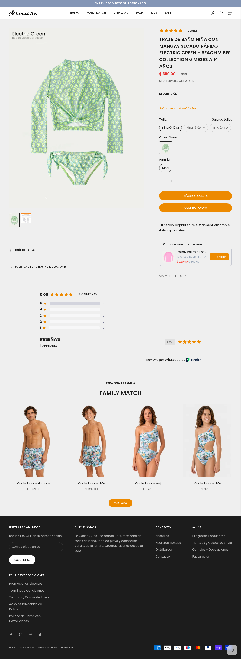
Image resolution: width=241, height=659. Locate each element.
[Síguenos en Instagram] (21, 634)
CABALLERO (121, 12)
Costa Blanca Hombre (33, 483)
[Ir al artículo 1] (14, 220)
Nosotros (162, 536)
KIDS (154, 12)
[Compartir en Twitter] (180, 275)
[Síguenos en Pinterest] (30, 634)
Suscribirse (22, 560)
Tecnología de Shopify (59, 647)
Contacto (163, 556)
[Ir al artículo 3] (26, 218)
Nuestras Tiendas (168, 543)
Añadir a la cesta (195, 196)
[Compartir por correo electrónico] (191, 275)
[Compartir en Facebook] (175, 275)
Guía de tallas (222, 119)
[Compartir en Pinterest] (186, 275)
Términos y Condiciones (26, 590)
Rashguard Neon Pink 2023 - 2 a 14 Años (192, 252)
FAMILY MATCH (96, 12)
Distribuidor (164, 549)
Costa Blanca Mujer (149, 483)
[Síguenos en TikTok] (40, 634)
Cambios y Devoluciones (210, 549)
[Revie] (193, 360)
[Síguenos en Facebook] (11, 634)
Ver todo (120, 503)
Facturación (201, 556)
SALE (168, 12)
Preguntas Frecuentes (208, 536)
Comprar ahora (195, 208)
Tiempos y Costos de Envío (212, 543)
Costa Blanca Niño (91, 483)
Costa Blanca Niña (207, 483)
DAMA (140, 12)
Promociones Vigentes (25, 583)
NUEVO (74, 12)
